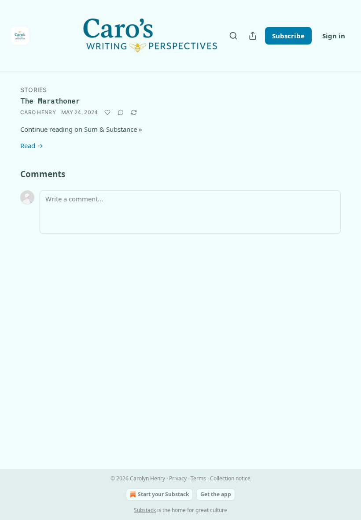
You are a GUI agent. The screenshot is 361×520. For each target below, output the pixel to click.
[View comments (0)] (120, 112)
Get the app (215, 494)
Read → (31, 145)
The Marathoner (50, 100)
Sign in (333, 35)
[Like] (107, 112)
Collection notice (230, 478)
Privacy (178, 478)
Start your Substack (163, 494)
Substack (145, 510)
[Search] (233, 36)
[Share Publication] (253, 36)
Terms (198, 478)
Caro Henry (38, 112)
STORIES (33, 89)
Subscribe (288, 35)
